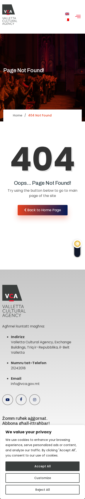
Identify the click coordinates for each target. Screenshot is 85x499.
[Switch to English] (67, 14)
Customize (42, 478)
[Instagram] (34, 399)
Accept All (42, 466)
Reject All (42, 490)
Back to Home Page (43, 210)
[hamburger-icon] (78, 17)
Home (17, 115)
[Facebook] (21, 399)
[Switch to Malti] (67, 20)
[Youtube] (7, 399)
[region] (42, 462)
